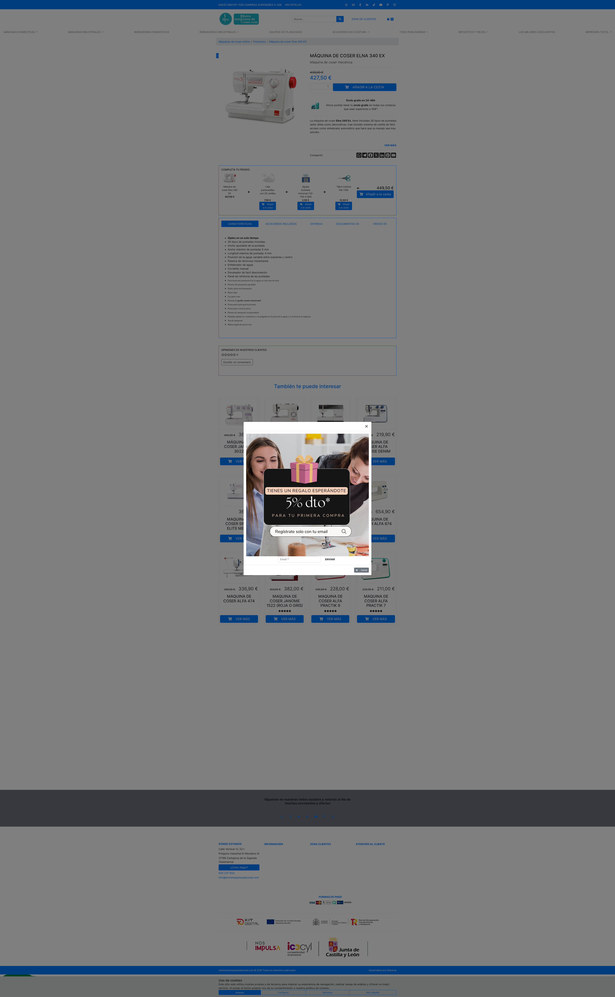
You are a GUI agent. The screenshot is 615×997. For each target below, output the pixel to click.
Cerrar (364, 570)
